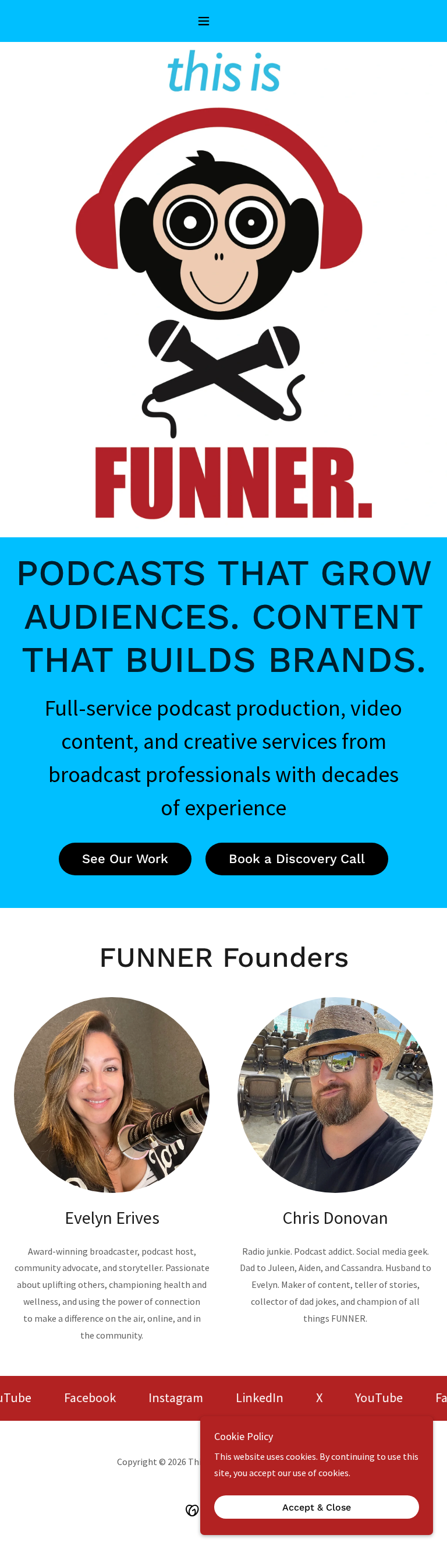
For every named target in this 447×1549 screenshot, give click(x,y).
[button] (223, 21)
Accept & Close (316, 1507)
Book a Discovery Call (297, 858)
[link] (77, 1398)
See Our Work (125, 858)
